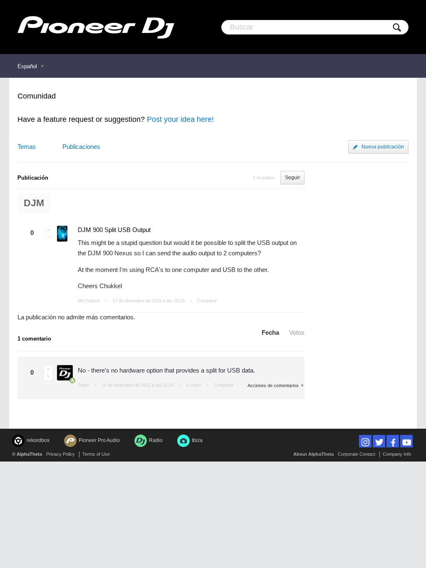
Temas (26, 146)
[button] (48, 229)
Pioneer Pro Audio (99, 440)
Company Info (397, 454)
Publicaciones (81, 146)
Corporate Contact (356, 454)
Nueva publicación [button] (383, 147)
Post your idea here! (180, 119)
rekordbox (38, 440)
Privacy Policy (60, 454)
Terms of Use (96, 454)
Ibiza (197, 440)
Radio (156, 440)
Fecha (270, 332)
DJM (34, 203)
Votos (297, 332)
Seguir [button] (292, 177)
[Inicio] (95, 27)
